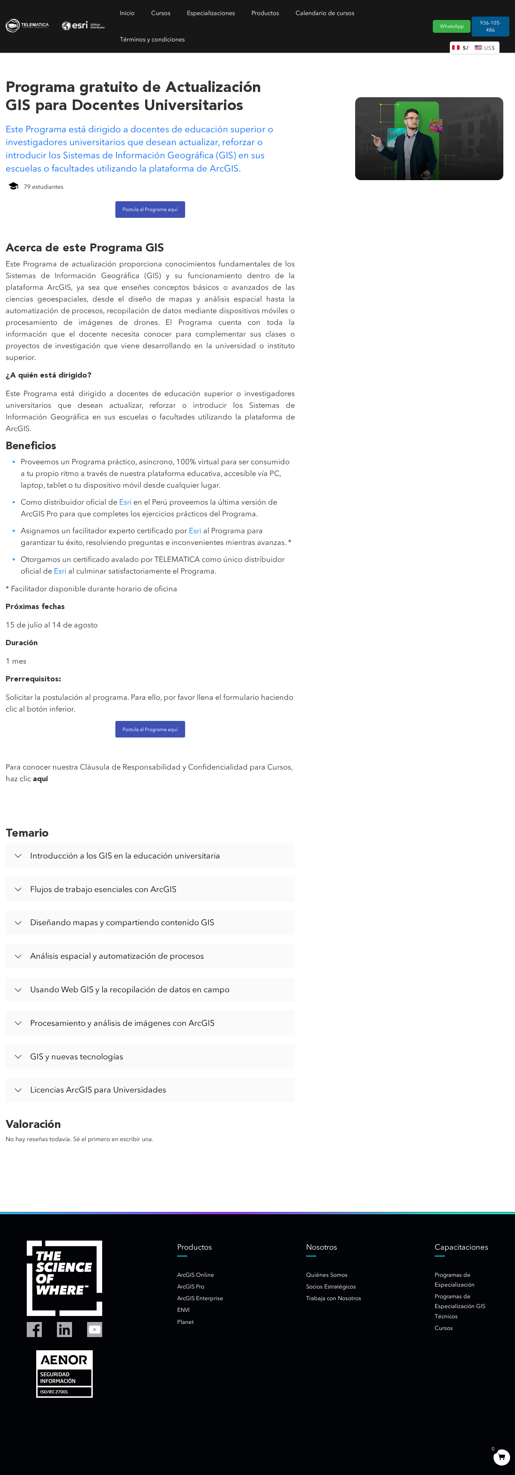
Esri (125, 501)
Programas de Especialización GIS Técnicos (460, 1306)
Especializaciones (211, 13)
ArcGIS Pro (190, 1286)
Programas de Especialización (455, 1279)
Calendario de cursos (325, 13)
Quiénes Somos (327, 1274)
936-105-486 (490, 26)
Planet (185, 1322)
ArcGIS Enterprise (200, 1298)
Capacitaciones (461, 1247)
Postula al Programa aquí (150, 209)
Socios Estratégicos (331, 1286)
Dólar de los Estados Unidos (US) (490, 48)
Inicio (127, 13)
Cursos (160, 13)
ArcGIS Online (195, 1274)
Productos (265, 13)
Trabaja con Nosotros (333, 1298)
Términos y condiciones (152, 39)
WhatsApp (452, 26)
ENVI (183, 1310)
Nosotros (321, 1247)
